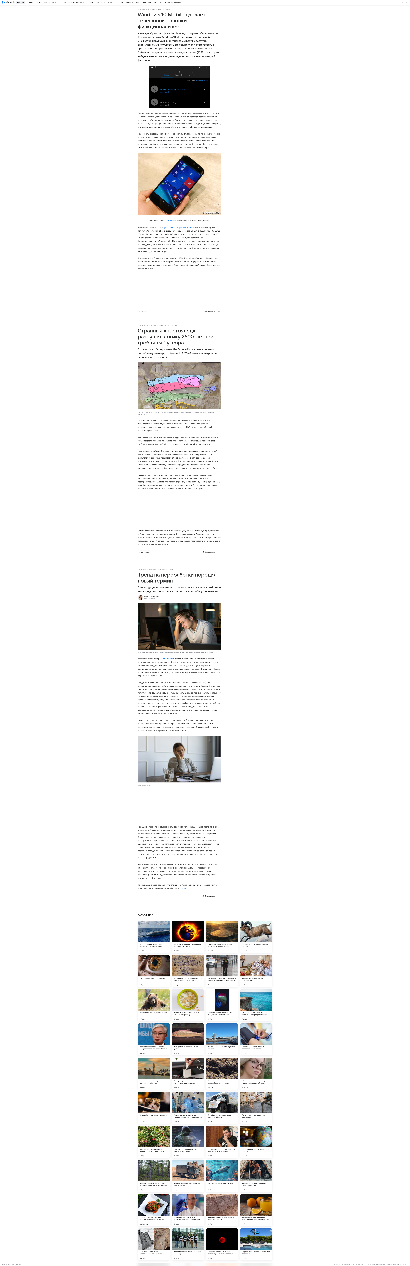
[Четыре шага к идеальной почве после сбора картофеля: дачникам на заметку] (222, 1074)
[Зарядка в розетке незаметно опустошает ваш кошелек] (188, 1074)
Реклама (18, 1264)
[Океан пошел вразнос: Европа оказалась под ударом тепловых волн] (256, 1005)
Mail (3, 1264)
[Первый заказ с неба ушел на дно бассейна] (256, 1244)
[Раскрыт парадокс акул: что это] (222, 1176)
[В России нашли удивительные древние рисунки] (222, 1210)
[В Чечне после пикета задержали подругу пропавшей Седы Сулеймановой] (256, 1074)
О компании (10, 1264)
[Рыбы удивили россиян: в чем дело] (188, 1039)
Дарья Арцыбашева (151, 596)
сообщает (168, 659)
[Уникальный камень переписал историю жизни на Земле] (222, 937)
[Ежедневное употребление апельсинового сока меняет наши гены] (256, 1210)
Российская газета (164, 325)
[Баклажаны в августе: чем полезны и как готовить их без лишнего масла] (154, 1210)
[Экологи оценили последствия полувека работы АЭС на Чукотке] (154, 1176)
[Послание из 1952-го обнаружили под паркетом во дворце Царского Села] (188, 971)
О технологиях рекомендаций (375, 1264)
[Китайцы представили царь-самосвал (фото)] (222, 1108)
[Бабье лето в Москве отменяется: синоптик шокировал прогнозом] (222, 971)
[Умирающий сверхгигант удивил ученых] (222, 1039)
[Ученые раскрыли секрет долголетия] (256, 971)
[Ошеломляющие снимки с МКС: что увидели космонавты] (222, 1005)
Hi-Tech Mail (161, 569)
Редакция (337, 1264)
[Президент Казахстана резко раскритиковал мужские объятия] (154, 1039)
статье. (182, 888)
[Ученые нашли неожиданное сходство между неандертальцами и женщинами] (256, 1176)
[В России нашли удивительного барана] (256, 937)
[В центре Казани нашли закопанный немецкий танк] (154, 1244)
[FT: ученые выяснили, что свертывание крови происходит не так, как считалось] (188, 1210)
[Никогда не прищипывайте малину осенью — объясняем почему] (154, 1142)
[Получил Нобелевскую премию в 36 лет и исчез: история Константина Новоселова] (222, 1142)
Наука (176, 325)
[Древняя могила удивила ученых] (154, 1005)
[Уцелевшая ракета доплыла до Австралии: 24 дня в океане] (154, 937)
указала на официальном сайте (179, 227)
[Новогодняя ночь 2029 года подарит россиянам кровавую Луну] (222, 1244)
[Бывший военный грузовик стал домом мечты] (188, 1176)
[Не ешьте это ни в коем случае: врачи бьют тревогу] (188, 1005)
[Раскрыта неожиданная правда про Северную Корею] (188, 1142)
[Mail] (3, 2)
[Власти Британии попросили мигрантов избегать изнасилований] (154, 1074)
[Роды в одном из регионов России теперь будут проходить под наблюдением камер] (188, 1108)
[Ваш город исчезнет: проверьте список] (256, 1142)
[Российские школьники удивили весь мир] (188, 1244)
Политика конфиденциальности (396, 1264)
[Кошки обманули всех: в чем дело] (154, 1108)
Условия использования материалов (353, 1264)
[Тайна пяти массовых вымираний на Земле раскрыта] (188, 937)
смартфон (171, 221)
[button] (179, 87)
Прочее (167, 9)
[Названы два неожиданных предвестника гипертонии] (256, 1039)
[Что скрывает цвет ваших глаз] (154, 971)
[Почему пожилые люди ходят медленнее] (256, 1108)
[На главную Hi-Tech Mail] (10, 2)
